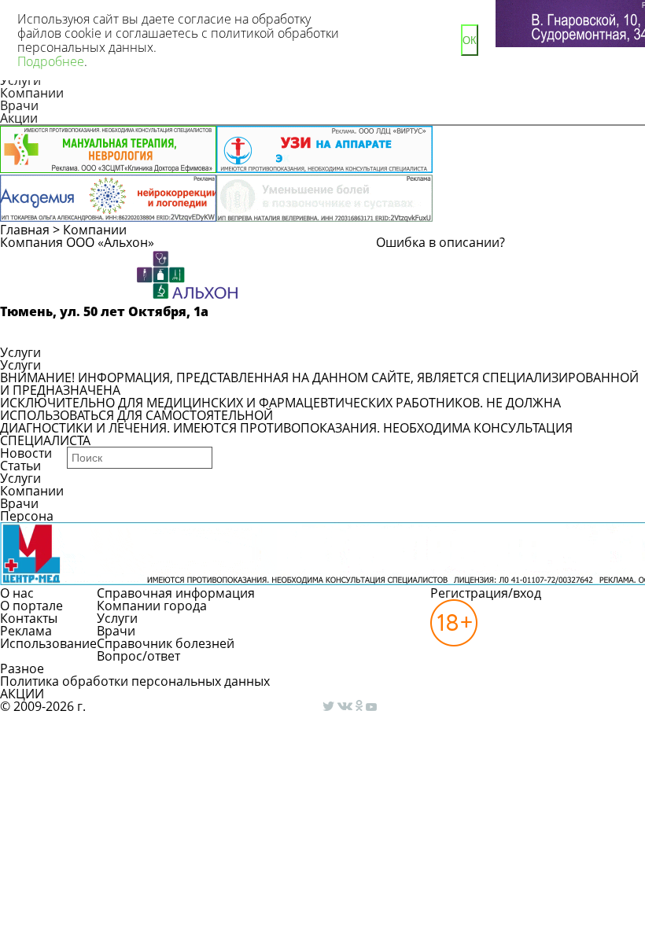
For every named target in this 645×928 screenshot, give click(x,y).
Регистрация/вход (485, 593)
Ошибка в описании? (440, 242)
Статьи (20, 465)
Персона (26, 516)
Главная (25, 229)
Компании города (152, 605)
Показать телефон (71, 332)
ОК (470, 40)
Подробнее (50, 61)
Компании (32, 92)
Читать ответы (492, 291)
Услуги (20, 352)
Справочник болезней (165, 643)
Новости (26, 453)
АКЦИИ (22, 693)
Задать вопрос (492, 262)
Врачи (19, 105)
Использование (48, 643)
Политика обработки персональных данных (135, 681)
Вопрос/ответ (138, 656)
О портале (31, 605)
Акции (19, 118)
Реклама (26, 630)
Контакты (28, 618)
